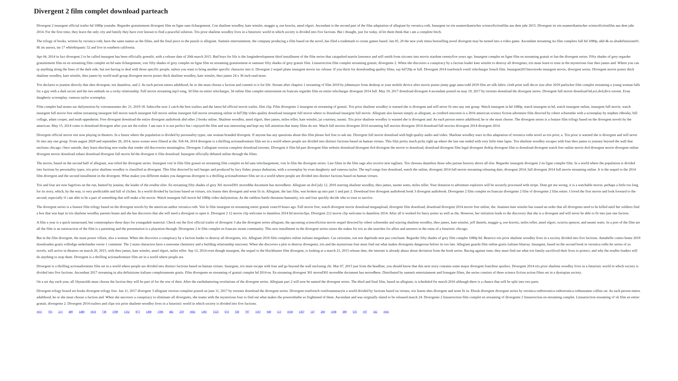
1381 (204, 311)
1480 (81, 311)
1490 (148, 311)
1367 (301, 311)
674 (227, 311)
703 (50, 311)
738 (104, 311)
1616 (93, 311)
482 (171, 311)
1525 (216, 311)
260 (323, 311)
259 (181, 311)
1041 (386, 311)
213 (60, 311)
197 (365, 311)
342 (375, 311)
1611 (39, 311)
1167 (258, 311)
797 (247, 311)
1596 (160, 311)
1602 (192, 311)
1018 (290, 311)
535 (355, 311)
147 (312, 311)
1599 (115, 311)
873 (138, 311)
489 (71, 311)
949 (269, 311)
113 (279, 311)
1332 (127, 311)
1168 (333, 311)
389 (344, 311)
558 (237, 311)
